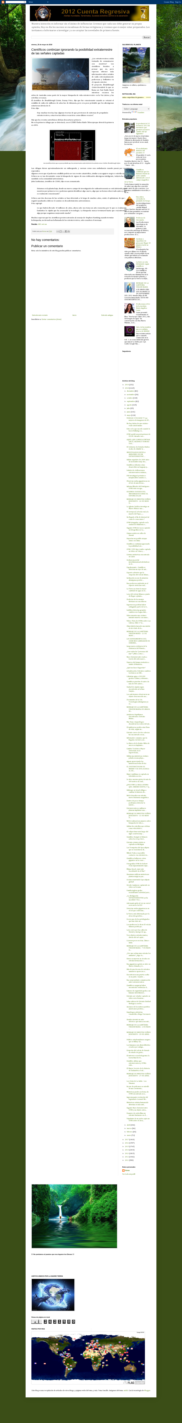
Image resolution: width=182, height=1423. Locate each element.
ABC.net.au (42, 224)
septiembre (131, 401)
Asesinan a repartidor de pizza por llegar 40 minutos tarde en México (143, 243)
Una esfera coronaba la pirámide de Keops (143, 199)
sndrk (126, 1390)
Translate (140, 113)
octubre (130, 398)
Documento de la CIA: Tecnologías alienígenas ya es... (137, 702)
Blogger (147, 1390)
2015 (127, 1146)
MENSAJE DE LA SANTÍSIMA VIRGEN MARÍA (142, 285)
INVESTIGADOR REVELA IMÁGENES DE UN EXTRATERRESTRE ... (136, 454)
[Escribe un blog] (60, 231)
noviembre (131, 395)
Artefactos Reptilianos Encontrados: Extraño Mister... (136, 717)
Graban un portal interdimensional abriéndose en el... (138, 562)
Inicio (74, 315)
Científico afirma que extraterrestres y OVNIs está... (136, 1063)
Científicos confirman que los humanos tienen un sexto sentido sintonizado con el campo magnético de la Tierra (137, 176)
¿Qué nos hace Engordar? (136, 668)
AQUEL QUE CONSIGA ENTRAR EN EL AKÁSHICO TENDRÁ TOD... (138, 442)
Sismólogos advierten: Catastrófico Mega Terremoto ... (139, 1014)
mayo (129, 415)
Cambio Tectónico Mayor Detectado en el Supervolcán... (136, 751)
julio (128, 408)
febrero (130, 1132)
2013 (127, 1153)
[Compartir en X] (63, 231)
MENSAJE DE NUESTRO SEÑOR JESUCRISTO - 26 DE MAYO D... (139, 501)
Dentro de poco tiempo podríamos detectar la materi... (136, 803)
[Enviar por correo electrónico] (57, 231)
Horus (127, 1170)
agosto (129, 405)
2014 (127, 1150)
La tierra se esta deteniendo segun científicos (142, 264)
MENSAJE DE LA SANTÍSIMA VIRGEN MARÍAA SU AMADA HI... (138, 709)
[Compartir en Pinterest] (68, 231)
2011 (127, 1160)
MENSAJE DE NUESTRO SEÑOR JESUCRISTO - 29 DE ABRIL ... (139, 1034)
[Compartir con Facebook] (66, 231)
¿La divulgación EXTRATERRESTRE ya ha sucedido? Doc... (137, 898)
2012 (127, 1157)
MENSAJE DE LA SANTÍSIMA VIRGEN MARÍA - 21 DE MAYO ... (137, 634)
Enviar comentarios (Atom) (51, 319)
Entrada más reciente (40, 315)
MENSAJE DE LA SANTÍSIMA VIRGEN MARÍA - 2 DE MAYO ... (139, 1027)
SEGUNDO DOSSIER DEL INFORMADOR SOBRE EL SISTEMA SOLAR (137, 494)
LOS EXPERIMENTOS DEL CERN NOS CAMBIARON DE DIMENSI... (138, 641)
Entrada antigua (107, 315)
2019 (127, 385)
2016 (127, 1143)
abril (129, 1125)
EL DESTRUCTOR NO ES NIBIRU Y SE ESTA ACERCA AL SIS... (138, 769)
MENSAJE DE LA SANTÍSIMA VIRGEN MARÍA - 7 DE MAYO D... (139, 948)
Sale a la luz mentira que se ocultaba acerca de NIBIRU (143, 329)
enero (129, 1135)
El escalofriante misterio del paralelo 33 (141, 151)
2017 (127, 1140)
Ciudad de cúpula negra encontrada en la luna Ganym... (135, 689)
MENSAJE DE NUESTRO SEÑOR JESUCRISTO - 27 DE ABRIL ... (139, 1076)
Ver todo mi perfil (128, 1174)
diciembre (131, 391)
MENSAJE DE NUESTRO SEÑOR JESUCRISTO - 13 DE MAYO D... (139, 816)
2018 (127, 388)
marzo (129, 1128)
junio (129, 412)
